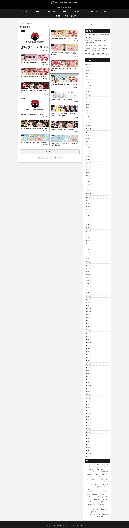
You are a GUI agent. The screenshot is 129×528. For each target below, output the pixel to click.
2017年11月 (88, 382)
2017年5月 (88, 401)
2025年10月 (88, 92)
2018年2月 (88, 373)
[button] (108, 24)
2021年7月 (88, 246)
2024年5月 (88, 144)
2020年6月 (88, 287)
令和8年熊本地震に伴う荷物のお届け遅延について (97, 55)
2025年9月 (88, 95)
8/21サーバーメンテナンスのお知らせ (95, 45)
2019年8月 (88, 317)
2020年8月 (88, 280)
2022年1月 (88, 228)
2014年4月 (88, 438)
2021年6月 (88, 249)
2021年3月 (88, 259)
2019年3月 (88, 333)
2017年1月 (88, 410)
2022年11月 (88, 197)
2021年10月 (88, 237)
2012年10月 (88, 447)
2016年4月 (88, 419)
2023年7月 (88, 172)
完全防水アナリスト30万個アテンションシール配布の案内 (97, 41)
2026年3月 (88, 76)
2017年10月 (88, 386)
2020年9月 (88, 277)
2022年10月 (88, 200)
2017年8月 (88, 392)
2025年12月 (88, 86)
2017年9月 (88, 389)
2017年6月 (88, 398)
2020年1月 (88, 302)
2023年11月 (88, 160)
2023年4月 (88, 181)
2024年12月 (88, 123)
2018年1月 (88, 376)
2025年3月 (88, 113)
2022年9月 (88, 203)
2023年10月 (88, 163)
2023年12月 (88, 157)
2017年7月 (88, 395)
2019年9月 (88, 314)
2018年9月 (88, 351)
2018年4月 (88, 367)
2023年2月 (88, 188)
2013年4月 (88, 444)
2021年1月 (88, 265)
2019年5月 (88, 327)
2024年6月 (88, 141)
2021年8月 (88, 243)
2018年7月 (88, 358)
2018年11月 (88, 345)
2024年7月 (88, 138)
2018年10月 (88, 348)
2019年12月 (88, 305)
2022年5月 (88, 215)
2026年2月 (88, 79)
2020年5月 (88, 290)
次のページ (49, 152)
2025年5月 (88, 107)
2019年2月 (88, 336)
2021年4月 (88, 256)
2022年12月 (88, 194)
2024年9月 (88, 132)
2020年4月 (88, 293)
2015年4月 (88, 429)
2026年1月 (88, 82)
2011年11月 (88, 454)
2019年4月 (88, 330)
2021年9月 (88, 240)
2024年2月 (88, 151)
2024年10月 (88, 129)
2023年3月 (88, 184)
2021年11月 (88, 234)
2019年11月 (88, 308)
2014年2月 (88, 441)
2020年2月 (88, 299)
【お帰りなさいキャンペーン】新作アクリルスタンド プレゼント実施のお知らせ (97, 50)
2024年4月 (88, 147)
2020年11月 (88, 271)
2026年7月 (88, 67)
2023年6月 (88, 175)
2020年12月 (88, 268)
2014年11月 (88, 432)
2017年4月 (88, 404)
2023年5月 (88, 178)
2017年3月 (88, 407)
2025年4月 (88, 110)
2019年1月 (88, 339)
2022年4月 (88, 219)
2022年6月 (88, 212)
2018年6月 (88, 361)
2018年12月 (88, 342)
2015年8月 (88, 426)
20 (55, 157)
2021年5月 (88, 253)
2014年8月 (88, 435)
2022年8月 (88, 206)
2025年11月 (88, 89)
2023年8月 (88, 169)
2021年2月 (88, 262)
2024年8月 (88, 135)
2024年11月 (88, 126)
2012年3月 (88, 450)
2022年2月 (88, 225)
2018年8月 (88, 355)
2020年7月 (88, 283)
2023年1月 (88, 191)
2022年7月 (88, 209)
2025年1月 (88, 120)
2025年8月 (88, 98)
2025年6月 (88, 104)
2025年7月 (88, 101)
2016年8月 (88, 416)
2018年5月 (88, 364)
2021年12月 (88, 231)
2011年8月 (88, 457)
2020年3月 (88, 296)
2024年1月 (88, 154)
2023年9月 (88, 166)
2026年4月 (88, 73)
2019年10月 (88, 311)
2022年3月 (88, 222)
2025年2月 (88, 116)
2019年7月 (88, 321)
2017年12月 (88, 379)
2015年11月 (88, 423)
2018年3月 (88, 370)
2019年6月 (88, 324)
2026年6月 (88, 70)
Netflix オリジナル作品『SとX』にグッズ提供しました (97, 36)
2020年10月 (88, 274)
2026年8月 (88, 64)
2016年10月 (88, 413)
